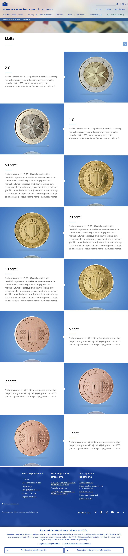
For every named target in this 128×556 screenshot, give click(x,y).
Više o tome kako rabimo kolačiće (77, 544)
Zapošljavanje (120, 9)
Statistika (59, 15)
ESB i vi (108, 9)
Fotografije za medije (31, 490)
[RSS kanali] (123, 512)
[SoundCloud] (118, 512)
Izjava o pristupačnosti (88, 495)
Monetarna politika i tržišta (13, 15)
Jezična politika (85, 499)
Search (117, 4)
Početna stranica (8, 19)
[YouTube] (112, 512)
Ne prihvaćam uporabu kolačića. (34, 550)
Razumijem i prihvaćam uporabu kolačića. (94, 550)
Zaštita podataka (86, 483)
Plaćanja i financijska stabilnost (40, 15)
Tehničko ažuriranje (59, 488)
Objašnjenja (27, 486)
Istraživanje (81, 15)
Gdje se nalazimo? (29, 497)
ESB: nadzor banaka (114, 15)
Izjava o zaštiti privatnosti (50, 544)
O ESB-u (99, 9)
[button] (121, 4)
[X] (95, 512)
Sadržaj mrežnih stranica (11, 504)
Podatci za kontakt (29, 493)
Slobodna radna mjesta (32, 483)
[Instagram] (106, 512)
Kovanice (26, 19)
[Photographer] (48, 145)
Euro (70, 15)
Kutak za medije (96, 15)
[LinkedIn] (101, 512)
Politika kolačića (86, 492)
